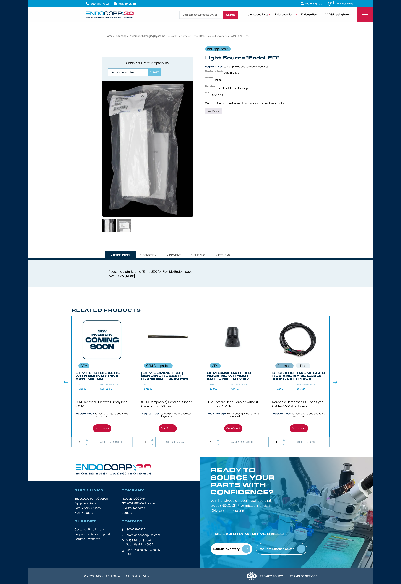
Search (230, 14)
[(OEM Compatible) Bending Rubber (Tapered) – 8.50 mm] (167, 376)
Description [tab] (121, 255)
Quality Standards (133, 508)
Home (109, 36)
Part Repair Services (88, 508)
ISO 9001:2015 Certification (139, 503)
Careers (127, 512)
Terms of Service (303, 576)
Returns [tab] (224, 255)
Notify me (214, 111)
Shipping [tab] (199, 255)
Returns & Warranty (87, 539)
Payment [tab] (175, 255)
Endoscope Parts (284, 14)
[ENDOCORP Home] (110, 14)
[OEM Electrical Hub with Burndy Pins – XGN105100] (102, 376)
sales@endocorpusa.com (143, 535)
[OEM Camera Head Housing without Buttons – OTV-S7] (233, 376)
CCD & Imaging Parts (337, 14)
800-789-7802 (136, 529)
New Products (84, 512)
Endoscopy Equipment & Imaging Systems (140, 36)
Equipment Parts (85, 503)
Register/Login (214, 66)
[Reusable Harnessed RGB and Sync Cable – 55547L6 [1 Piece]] (298, 376)
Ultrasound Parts (258, 14)
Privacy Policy (271, 576)
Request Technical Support (92, 534)
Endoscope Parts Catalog (91, 498)
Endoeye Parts (310, 14)
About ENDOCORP (133, 498)
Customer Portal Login (89, 529)
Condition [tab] (149, 255)
